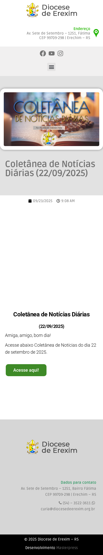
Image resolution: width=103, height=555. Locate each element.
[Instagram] (60, 53)
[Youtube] (51, 53)
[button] (51, 67)
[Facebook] (42, 53)
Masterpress (67, 547)
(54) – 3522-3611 (77, 503)
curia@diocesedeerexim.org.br (68, 509)
